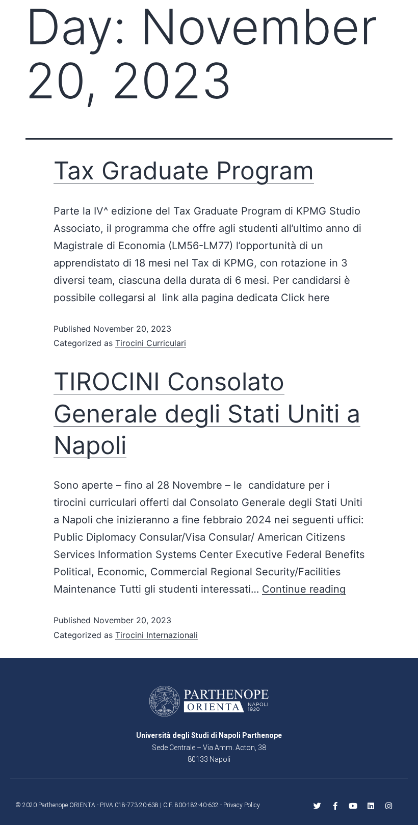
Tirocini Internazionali (156, 635)
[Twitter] (317, 806)
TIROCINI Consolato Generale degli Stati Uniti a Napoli (207, 413)
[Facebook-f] (335, 806)
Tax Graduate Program (184, 170)
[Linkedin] (371, 806)
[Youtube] (353, 806)
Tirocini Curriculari (150, 343)
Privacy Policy (241, 805)
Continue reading (304, 589)
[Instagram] (389, 806)
